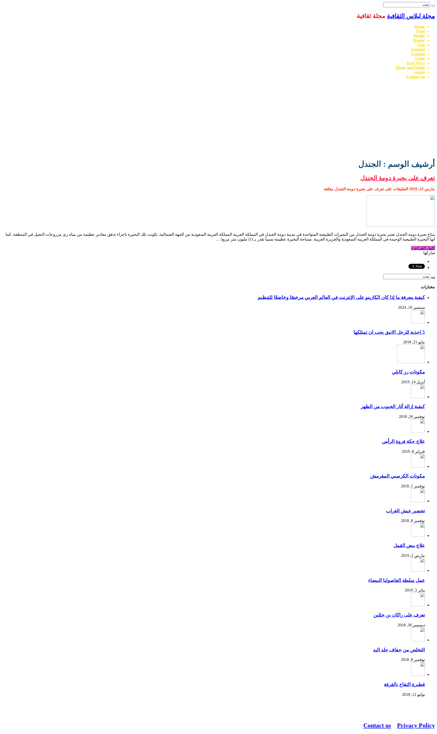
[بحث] (433, 6)
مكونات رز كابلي (408, 371)
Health (419, 36)
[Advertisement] (218, 118)
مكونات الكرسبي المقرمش (397, 476)
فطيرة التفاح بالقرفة (404, 684)
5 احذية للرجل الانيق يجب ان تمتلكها (389, 332)
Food (420, 31)
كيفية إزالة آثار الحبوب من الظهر (393, 406)
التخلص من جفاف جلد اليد (399, 649)
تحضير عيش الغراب (405, 510)
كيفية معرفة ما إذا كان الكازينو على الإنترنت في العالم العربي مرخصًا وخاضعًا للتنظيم (341, 297)
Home (420, 27)
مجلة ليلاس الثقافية (411, 16)
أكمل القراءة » (423, 248)
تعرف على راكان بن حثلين (399, 615)
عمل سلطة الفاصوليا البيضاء (396, 580)
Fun (421, 45)
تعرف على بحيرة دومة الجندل (397, 178)
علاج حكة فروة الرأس (403, 441)
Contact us (415, 77)
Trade (419, 58)
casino (419, 72)
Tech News (415, 63)
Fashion (418, 54)
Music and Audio (410, 67)
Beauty (419, 40)
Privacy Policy (416, 725)
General (418, 49)
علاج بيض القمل (409, 545)
